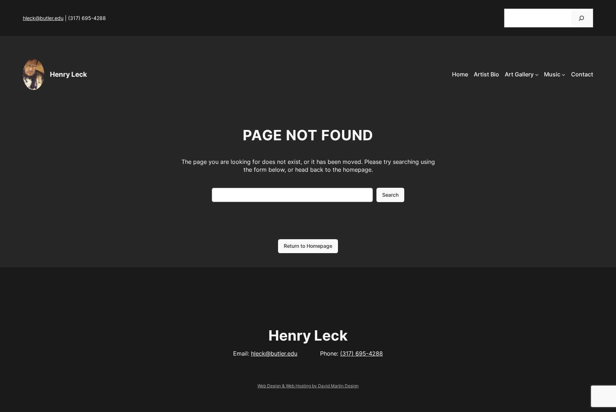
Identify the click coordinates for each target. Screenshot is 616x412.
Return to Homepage (308, 246)
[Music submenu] (563, 74)
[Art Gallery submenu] (537, 74)
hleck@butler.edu (43, 18)
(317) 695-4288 (361, 353)
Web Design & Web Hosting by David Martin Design (308, 385)
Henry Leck (68, 74)
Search (390, 195)
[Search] (581, 18)
